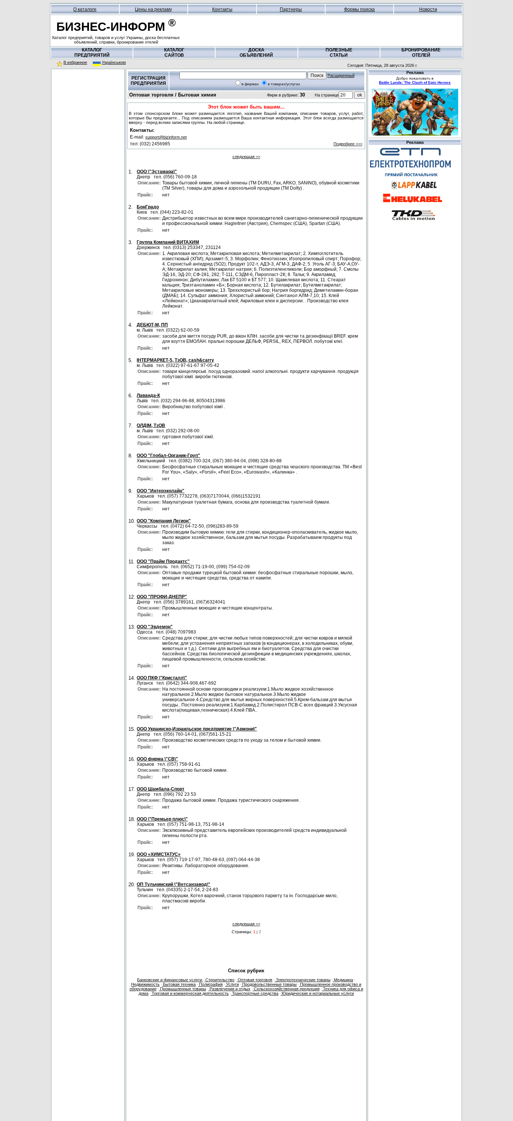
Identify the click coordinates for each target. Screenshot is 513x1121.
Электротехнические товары (302, 980)
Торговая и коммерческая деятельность (190, 993)
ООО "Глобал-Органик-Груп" (168, 455)
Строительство (219, 980)
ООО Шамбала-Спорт (160, 789)
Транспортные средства (254, 993)
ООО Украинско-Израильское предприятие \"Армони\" (197, 729)
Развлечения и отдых (229, 989)
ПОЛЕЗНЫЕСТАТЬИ (339, 52)
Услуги (232, 984)
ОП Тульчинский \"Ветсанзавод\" (173, 884)
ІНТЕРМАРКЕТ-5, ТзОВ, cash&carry (175, 360)
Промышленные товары (182, 989)
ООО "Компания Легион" (164, 521)
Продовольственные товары (269, 984)
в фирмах (250, 84)
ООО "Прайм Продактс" (163, 561)
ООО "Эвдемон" (155, 626)
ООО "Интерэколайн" (160, 490)
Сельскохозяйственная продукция (286, 989)
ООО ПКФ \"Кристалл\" (162, 677)
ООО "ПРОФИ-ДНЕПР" (162, 596)
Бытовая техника (179, 984)
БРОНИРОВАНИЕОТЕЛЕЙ (421, 52)
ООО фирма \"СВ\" (157, 759)
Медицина (343, 980)
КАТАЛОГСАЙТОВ (174, 52)
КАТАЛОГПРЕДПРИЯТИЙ (92, 52)
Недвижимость (145, 984)
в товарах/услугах (284, 84)
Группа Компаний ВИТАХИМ (168, 242)
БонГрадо (148, 207)
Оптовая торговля (254, 980)
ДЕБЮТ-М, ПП (152, 324)
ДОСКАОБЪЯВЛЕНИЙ (256, 52)
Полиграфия (210, 984)
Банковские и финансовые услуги (170, 980)
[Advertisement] (87, 120)
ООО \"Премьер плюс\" (162, 819)
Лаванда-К (148, 395)
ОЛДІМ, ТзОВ (151, 425)
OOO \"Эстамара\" (157, 171)
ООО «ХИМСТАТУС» (159, 854)
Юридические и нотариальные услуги (317, 993)
